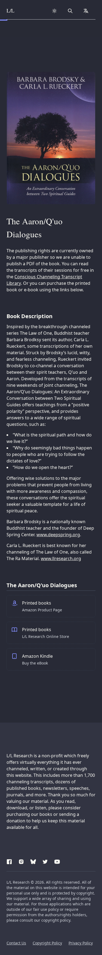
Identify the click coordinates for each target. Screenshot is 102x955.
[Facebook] (9, 861)
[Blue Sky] (33, 861)
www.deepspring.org (58, 535)
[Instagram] (21, 861)
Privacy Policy (81, 943)
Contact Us (16, 943)
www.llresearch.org (61, 558)
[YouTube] (57, 861)
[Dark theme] (54, 11)
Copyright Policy (47, 943)
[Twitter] (45, 861)
